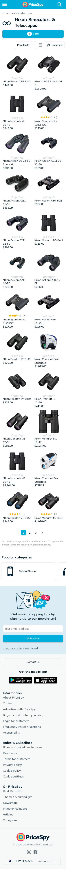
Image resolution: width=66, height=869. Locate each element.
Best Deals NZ (12, 791)
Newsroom (10, 803)
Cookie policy (12, 770)
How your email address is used (20, 648)
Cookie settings (13, 776)
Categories (10, 820)
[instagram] (29, 851)
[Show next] (42, 532)
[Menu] (5, 4)
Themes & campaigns (17, 797)
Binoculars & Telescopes (19, 13)
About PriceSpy (13, 697)
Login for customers (16, 721)
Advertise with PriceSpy (19, 709)
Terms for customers (16, 759)
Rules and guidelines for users (23, 747)
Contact (8, 703)
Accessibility (11, 732)
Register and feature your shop (23, 715)
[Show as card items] (40, 45)
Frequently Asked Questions (22, 727)
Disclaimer (10, 753)
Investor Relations (15, 808)
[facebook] (35, 851)
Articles (8, 814)
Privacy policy (12, 765)
